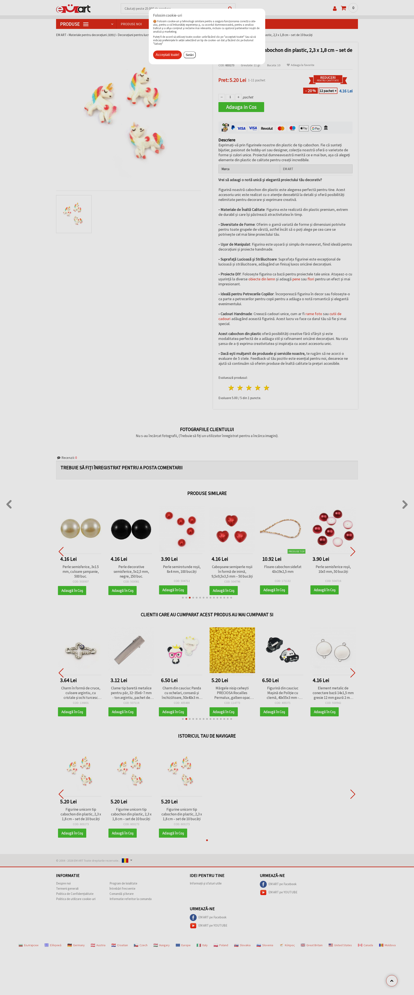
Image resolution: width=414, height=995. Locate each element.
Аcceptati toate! (167, 55)
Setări (190, 55)
